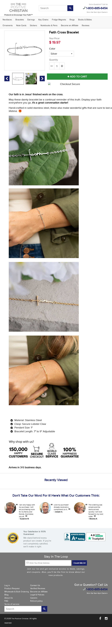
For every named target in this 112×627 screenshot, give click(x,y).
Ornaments (8, 25)
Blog (6, 595)
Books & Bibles (85, 20)
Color (52, 48)
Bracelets (19, 20)
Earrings (31, 20)
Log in (7, 585)
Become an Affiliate (69, 25)
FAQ (6, 601)
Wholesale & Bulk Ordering (16, 592)
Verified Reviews (37, 588)
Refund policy (36, 601)
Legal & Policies (37, 595)
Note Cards (21, 25)
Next (42, 78)
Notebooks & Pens (49, 25)
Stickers (33, 25)
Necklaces (7, 20)
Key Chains (43, 20)
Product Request (12, 588)
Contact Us (35, 585)
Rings (72, 20)
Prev (6, 78)
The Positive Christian (20, 619)
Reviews (85, 25)
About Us (8, 598)
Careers (33, 598)
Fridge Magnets (59, 20)
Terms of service (11, 604)
